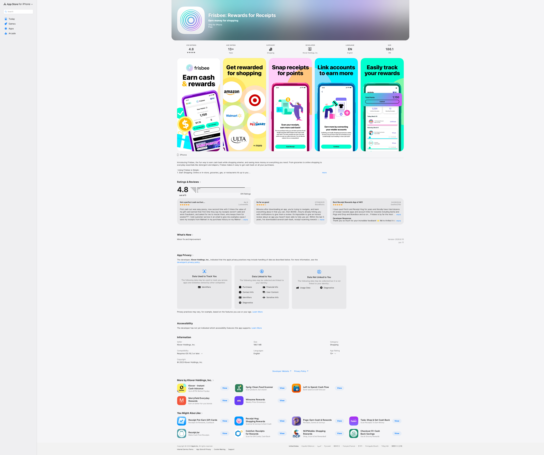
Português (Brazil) (371, 446)
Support (231, 449)
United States (294, 446)
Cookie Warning (219, 449)
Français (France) (349, 446)
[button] (18, 19)
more (324, 172)
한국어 (360, 446)
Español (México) (308, 446)
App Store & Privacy (203, 449)
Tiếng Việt (385, 446)
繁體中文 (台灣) (397, 446)
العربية (319, 446)
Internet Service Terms (185, 449)
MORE (245, 219)
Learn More (257, 312)
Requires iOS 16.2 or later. (188, 353)
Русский (327, 446)
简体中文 (337, 446)
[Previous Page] (174, 104)
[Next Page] (407, 104)
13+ (331, 353)
